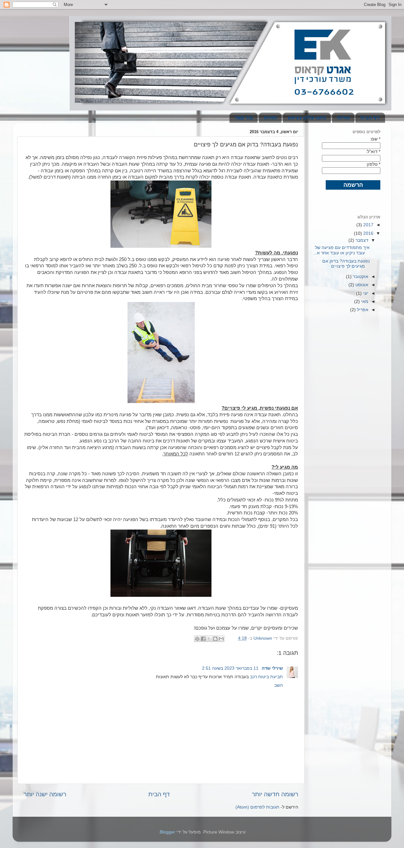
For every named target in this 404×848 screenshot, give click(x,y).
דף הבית (369, 117)
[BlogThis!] (215, 639)
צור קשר (244, 117)
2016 (367, 233)
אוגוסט (361, 284)
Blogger (167, 832)
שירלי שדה (271, 668)
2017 (367, 224)
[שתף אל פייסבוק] (203, 639)
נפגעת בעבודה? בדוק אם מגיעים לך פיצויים (346, 264)
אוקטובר (360, 276)
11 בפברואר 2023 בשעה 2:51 (230, 668)
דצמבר (361, 240)
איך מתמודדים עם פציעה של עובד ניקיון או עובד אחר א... (341, 250)
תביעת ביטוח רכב (266, 676)
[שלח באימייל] (221, 639)
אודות (343, 117)
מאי (364, 301)
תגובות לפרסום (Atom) (257, 807)
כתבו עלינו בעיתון (307, 117)
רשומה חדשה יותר (275, 794)
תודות (270, 117)
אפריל (362, 309)
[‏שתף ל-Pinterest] (197, 639)
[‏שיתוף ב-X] (209, 639)
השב (278, 685)
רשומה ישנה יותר (45, 794)
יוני (365, 293)
